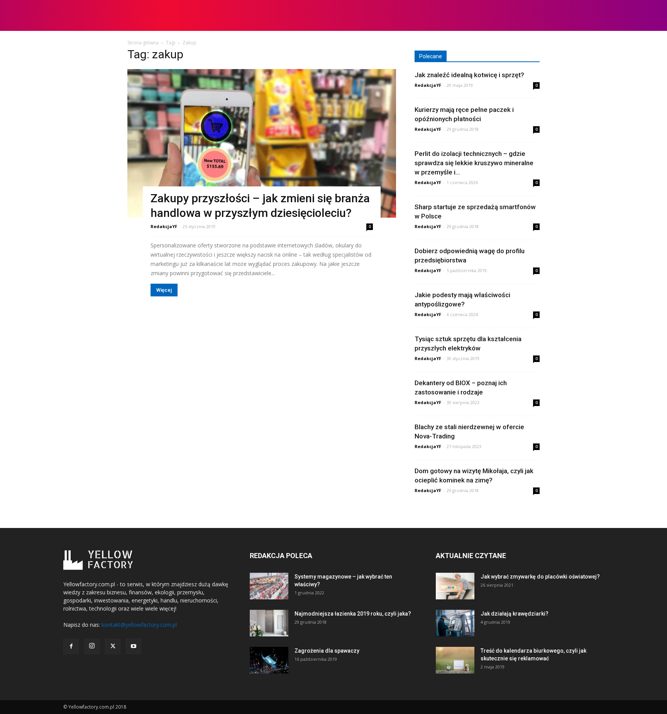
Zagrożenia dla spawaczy (327, 651)
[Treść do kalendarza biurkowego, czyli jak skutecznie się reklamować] (455, 660)
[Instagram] (92, 646)
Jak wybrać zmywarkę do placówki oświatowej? (540, 577)
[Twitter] (112, 646)
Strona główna (143, 42)
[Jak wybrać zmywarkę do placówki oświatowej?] (455, 586)
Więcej (164, 290)
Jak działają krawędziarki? (514, 614)
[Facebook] (71, 646)
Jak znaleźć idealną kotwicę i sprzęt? (469, 75)
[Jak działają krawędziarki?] (455, 623)
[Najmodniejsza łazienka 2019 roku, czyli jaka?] (269, 623)
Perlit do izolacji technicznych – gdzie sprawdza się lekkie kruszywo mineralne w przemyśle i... (474, 163)
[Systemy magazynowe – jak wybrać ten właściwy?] (269, 586)
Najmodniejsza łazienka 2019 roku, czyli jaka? (353, 614)
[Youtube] (133, 646)
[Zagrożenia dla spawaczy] (269, 660)
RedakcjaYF (164, 226)
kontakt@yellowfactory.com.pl (139, 624)
